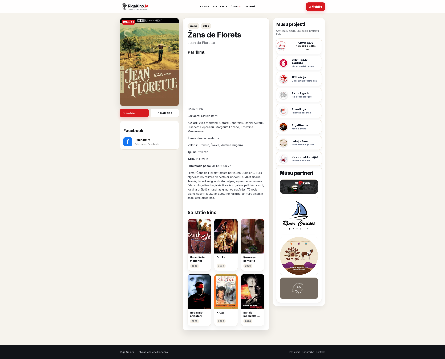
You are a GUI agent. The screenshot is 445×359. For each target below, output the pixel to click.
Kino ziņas (220, 6)
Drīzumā (250, 6)
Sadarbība (308, 351)
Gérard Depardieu (231, 123)
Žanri (234, 6)
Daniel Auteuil (254, 123)
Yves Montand (208, 123)
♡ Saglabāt (129, 113)
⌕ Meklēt (315, 6)
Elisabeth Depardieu (201, 127)
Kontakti (320, 351)
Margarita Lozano (227, 127)
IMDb (204, 159)
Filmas (204, 6)
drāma (193, 25)
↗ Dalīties (164, 113)
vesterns (213, 138)
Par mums (294, 351)
